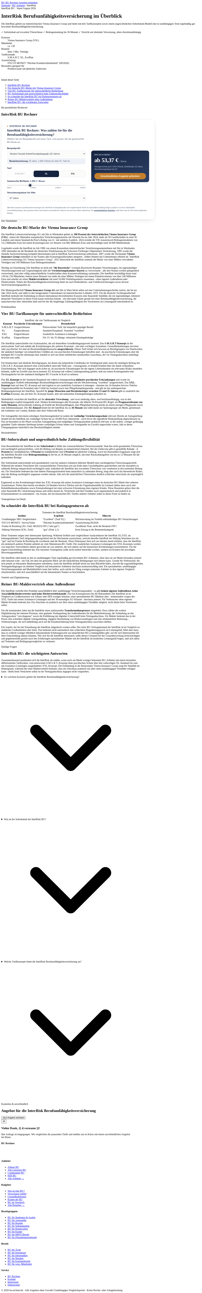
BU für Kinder (15, 1231)
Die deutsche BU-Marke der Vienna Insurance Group (34, 88)
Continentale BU (16, 1172)
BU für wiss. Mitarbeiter (20, 1264)
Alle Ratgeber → (16, 1205)
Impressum (13, 1282)
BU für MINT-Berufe (18, 1234)
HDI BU (12, 1175)
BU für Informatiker (18, 1255)
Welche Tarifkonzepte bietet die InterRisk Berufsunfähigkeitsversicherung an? (42, 961)
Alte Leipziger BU (17, 1170)
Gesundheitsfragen (17, 1196)
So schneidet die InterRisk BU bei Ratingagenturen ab (35, 96)
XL (46, 174)
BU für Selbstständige (19, 1226)
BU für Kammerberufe (19, 1261)
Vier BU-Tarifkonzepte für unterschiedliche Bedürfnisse (35, 90)
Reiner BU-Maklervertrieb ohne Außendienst (30, 99)
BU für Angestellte (17, 1220)
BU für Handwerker (18, 1228)
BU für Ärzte (14, 1249)
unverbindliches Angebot (104, 210)
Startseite (5, 5)
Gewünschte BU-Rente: (26, 181)
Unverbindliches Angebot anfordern (120, 176)
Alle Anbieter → (16, 1178)
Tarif (9, 168)
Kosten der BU (15, 1199)
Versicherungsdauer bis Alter (21, 192)
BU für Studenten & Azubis (21, 1217)
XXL (73, 174)
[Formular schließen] (4, 1121)
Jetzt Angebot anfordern (13, 1118)
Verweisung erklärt (17, 1193)
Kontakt (12, 1279)
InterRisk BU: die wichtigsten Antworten (28, 102)
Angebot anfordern (28, 2)
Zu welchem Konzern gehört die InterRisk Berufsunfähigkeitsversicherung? (41, 677)
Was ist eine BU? (16, 1191)
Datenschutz (14, 1285)
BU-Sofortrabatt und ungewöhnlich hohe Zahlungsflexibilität (38, 93)
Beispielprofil (13, 148)
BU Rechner (10, 2)
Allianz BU (13, 1167)
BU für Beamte (15, 1223)
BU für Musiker (16, 1258)
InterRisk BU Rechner (19, 85)
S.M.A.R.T (20, 174)
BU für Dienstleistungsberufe (22, 1237)
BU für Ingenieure (17, 1252)
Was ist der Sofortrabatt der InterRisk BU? (25, 819)
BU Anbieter (18, 5)
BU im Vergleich (16, 1202)
